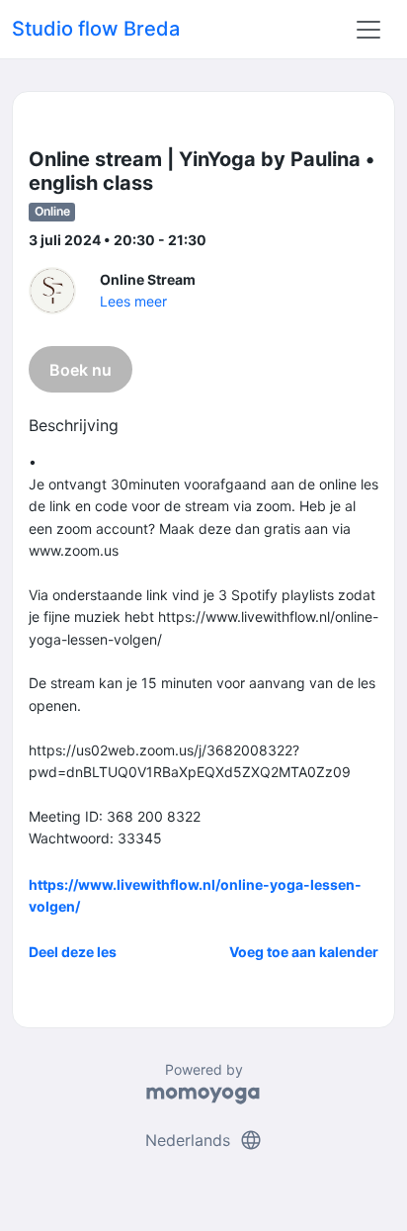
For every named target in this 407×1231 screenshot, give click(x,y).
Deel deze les (73, 951)
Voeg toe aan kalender (303, 951)
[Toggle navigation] (368, 29)
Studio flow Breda (96, 29)
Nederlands (204, 1140)
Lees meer (133, 301)
